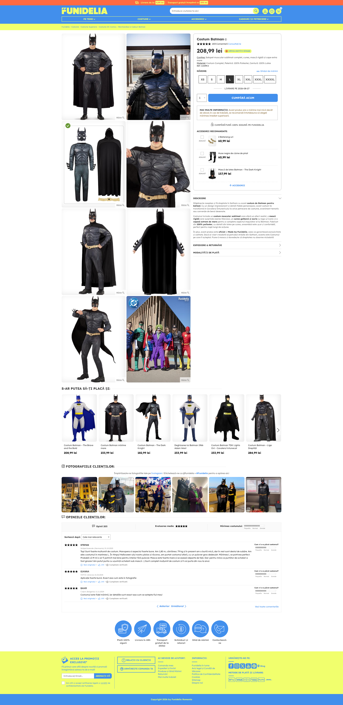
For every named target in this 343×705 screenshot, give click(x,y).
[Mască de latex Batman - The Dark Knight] (212, 173)
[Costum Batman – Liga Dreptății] (263, 418)
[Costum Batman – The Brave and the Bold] (79, 418)
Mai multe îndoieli (167, 677)
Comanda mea (165, 665)
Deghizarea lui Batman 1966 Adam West (188, 446)
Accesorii (197, 19)
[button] (278, 430)
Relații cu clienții (138, 660)
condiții (104, 683)
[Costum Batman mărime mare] (116, 418)
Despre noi (197, 682)
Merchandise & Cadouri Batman (131, 27)
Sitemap (196, 680)
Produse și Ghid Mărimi (169, 671)
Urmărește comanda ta (138, 668)
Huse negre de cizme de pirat (233, 153)
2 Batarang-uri (225, 137)
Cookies (196, 677)
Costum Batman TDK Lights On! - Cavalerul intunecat (225, 446)
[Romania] (231, 666)
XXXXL (270, 79)
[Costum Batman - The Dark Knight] (153, 418)
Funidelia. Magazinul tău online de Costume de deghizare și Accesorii (85, 11)
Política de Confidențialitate (206, 674)
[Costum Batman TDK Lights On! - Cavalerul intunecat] (226, 418)
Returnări (162, 674)
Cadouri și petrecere (252, 19)
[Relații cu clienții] (272, 11)
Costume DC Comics (107, 27)
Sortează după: (72, 537)
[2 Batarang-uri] (212, 141)
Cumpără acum (243, 97)
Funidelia (66, 27)
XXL (248, 79)
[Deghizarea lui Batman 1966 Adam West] (189, 418)
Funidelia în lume (200, 665)
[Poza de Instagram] (79, 494)
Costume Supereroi (89, 27)
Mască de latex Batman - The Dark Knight (239, 169)
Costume (143, 19)
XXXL (258, 79)
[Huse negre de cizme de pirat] (212, 157)
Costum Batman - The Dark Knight (152, 446)
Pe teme (88, 19)
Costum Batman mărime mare (113, 446)
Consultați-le (234, 43)
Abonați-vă (103, 676)
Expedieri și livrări (167, 668)
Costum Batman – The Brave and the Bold (78, 446)
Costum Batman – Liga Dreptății (260, 446)
